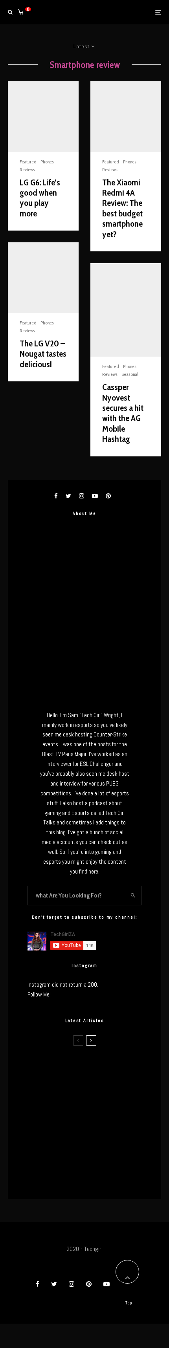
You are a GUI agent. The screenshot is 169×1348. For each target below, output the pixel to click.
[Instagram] (71, 1284)
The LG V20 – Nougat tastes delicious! (43, 354)
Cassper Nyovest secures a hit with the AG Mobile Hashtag (122, 413)
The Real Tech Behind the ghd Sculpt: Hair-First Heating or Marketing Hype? (97, 1066)
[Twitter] (54, 1284)
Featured (28, 162)
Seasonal (129, 374)
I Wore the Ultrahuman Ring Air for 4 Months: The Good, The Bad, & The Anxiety (101, 1103)
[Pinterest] (88, 1284)
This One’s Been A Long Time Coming (95, 1141)
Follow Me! (39, 994)
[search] (133, 895)
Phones (47, 162)
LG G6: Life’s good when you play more (40, 198)
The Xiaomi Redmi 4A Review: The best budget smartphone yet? (122, 209)
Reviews (27, 169)
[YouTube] (106, 1284)
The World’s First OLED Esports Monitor (98, 1178)
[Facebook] (37, 1284)
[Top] (127, 1272)
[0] (20, 12)
